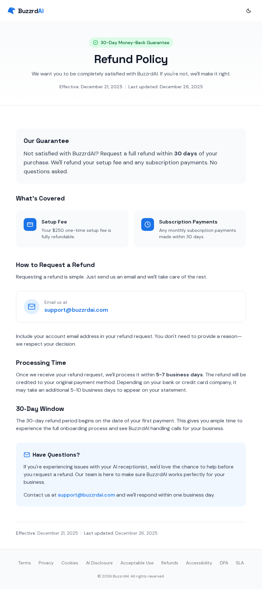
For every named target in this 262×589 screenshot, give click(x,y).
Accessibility (199, 563)
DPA (224, 563)
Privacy (46, 563)
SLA (240, 563)
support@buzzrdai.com (76, 310)
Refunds (169, 563)
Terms (24, 563)
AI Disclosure (99, 563)
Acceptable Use (137, 563)
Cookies (69, 563)
